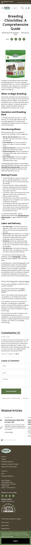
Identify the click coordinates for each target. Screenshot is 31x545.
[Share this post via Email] (11, 39)
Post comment (11, 391)
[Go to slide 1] (2, 440)
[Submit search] (22, 8)
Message (5, 379)
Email (4, 373)
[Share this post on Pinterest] (24, 39)
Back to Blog (6, 398)
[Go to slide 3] (6, 440)
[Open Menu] (1, 8)
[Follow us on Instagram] (6, 496)
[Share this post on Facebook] (15, 39)
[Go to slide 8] (16, 440)
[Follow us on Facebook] (2, 496)
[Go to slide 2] (4, 440)
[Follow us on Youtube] (13, 496)
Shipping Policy (5, 528)
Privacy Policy (5, 522)
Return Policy (5, 525)
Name (4, 366)
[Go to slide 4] (8, 440)
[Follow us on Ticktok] (10, 496)
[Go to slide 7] (14, 440)
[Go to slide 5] (10, 440)
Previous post (16, 398)
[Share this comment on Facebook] (14, 354)
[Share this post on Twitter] (20, 39)
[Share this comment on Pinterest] (18, 354)
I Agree (15, 541)
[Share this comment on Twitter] (16, 354)
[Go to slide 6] (12, 440)
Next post (25, 398)
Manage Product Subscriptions (23, 2)
